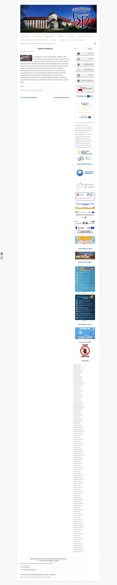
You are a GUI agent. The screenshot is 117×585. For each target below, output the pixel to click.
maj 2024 (75, 417)
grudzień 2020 (77, 499)
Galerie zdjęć (71, 36)
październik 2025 (77, 383)
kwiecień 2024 (77, 419)
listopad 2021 (76, 477)
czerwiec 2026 (77, 367)
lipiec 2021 (76, 485)
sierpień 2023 (76, 435)
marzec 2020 (76, 515)
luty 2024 (75, 423)
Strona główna (24, 36)
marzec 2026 (76, 373)
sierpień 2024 (76, 411)
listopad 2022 (76, 453)
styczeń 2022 (76, 473)
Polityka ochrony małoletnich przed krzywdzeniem (33, 40)
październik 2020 (77, 503)
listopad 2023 (76, 429)
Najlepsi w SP (63, 40)
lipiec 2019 (76, 531)
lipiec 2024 (76, 413)
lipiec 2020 (76, 507)
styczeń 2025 (76, 401)
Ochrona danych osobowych (77, 40)
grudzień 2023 (77, 427)
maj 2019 (75, 535)
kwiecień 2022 (77, 467)
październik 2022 (77, 455)
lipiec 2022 (76, 461)
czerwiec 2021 (77, 487)
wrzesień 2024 (77, 409)
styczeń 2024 (76, 425)
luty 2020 (75, 517)
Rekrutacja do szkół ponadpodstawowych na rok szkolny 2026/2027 (38, 43)
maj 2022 (75, 465)
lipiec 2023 (76, 437)
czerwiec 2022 (77, 463)
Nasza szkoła (36, 36)
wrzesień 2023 (77, 433)
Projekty (61, 36)
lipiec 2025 (76, 389)
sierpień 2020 (76, 505)
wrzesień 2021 (77, 481)
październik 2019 (77, 525)
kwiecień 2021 (77, 491)
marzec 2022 (76, 469)
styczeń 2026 (76, 377)
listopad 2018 (76, 547)
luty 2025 (75, 399)
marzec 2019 (76, 539)
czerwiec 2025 (77, 391)
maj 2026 (75, 369)
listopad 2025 (76, 381)
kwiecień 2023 (77, 443)
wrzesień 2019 (77, 527)
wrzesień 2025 (77, 385)
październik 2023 (77, 431)
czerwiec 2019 (77, 533)
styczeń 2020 (76, 519)
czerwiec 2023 (77, 439)
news (41, 90)
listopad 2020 (76, 501)
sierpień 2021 (76, 483)
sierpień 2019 (76, 529)
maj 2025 (75, 393)
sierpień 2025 (76, 387)
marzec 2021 (76, 493)
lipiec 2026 (76, 365)
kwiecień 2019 (77, 537)
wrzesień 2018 (77, 551)
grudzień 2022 (77, 451)
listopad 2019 (76, 523)
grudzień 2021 (77, 475)
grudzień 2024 (77, 403)
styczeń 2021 (76, 497)
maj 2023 (75, 441)
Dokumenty (54, 40)
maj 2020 (75, 511)
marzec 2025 (76, 397)
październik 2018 (77, 549)
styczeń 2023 (76, 449)
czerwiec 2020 (77, 509)
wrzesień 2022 (77, 457)
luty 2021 (75, 495)
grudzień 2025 (77, 379)
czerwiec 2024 (77, 415)
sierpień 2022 (76, 459)
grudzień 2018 (77, 545)
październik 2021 (77, 479)
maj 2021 (75, 489)
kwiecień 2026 (77, 371)
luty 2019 (75, 541)
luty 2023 (75, 447)
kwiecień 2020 (77, 513)
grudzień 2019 (77, 521)
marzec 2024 (76, 421)
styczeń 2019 (76, 543)
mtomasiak (23, 51)
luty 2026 (75, 375)
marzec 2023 (76, 445)
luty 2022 (75, 471)
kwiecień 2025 (77, 395)
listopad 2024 (76, 405)
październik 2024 (77, 407)
